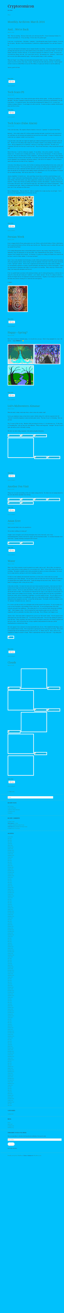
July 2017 (10, 961)
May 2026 (10, 783)
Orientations (10, 754)
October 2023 (10, 836)
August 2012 (10, 1015)
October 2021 (10, 875)
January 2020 (10, 910)
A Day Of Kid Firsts (12, 749)
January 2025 (10, 810)
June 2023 (10, 842)
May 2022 (10, 863)
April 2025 (10, 805)
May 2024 (10, 824)
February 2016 (11, 989)
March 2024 (10, 827)
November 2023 (11, 834)
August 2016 (10, 979)
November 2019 (11, 913)
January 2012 (10, 1018)
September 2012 (11, 1013)
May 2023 (10, 844)
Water (11, 542)
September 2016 (11, 978)
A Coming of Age (11, 753)
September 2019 (11, 917)
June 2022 (10, 861)
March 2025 (10, 807)
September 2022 (11, 858)
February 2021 (11, 888)
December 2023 (11, 832)
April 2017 (10, 966)
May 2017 (10, 964)
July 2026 (10, 780)
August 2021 (10, 878)
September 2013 (11, 1001)
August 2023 (10, 839)
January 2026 (10, 790)
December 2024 (11, 812)
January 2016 (10, 991)
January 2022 (10, 869)
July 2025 (10, 800)
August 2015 (10, 1000)
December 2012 (11, 1011)
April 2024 (10, 826)
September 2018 (11, 937)
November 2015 (11, 994)
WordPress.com (37, 1097)
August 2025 (10, 799)
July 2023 (10, 841)
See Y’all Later (11, 748)
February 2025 (11, 809)
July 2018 (10, 940)
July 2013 (10, 1003)
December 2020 (11, 891)
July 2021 (10, 880)
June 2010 (10, 1047)
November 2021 (11, 873)
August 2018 (10, 939)
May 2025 (10, 804)
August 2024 (10, 819)
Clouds (12, 644)
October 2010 (10, 1042)
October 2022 (10, 856)
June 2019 (10, 922)
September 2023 (11, 837)
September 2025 (11, 797)
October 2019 (10, 915)
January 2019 (10, 930)
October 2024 (10, 815)
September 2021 (11, 876)
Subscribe (11, 1086)
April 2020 (10, 905)
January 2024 (10, 831)
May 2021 (10, 883)
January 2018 (10, 951)
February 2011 (11, 1037)
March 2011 (10, 1035)
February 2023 (11, 849)
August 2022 (10, 859)
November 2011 (11, 1021)
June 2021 (10, 881)
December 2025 (11, 792)
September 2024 (11, 817)
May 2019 (10, 924)
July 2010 (10, 1045)
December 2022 (11, 853)
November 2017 (11, 954)
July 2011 (10, 1028)
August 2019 (10, 918)
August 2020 (10, 898)
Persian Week (16, 236)
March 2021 (10, 886)
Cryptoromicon (21, 6)
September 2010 (11, 1043)
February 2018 (11, 949)
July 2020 (10, 900)
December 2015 (11, 993)
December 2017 (11, 952)
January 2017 (10, 971)
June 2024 (10, 822)
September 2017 (11, 957)
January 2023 (10, 851)
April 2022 (10, 864)
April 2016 (10, 986)
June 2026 (10, 782)
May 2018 (10, 944)
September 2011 (11, 1025)
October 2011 (10, 1023)
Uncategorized (10, 1055)
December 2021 (11, 871)
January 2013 (10, 1010)
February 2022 (11, 868)
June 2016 (10, 983)
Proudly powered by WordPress (15, 1097)
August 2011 (10, 1027)
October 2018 (10, 935)
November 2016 (11, 974)
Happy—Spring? (18, 332)
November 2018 (11, 934)
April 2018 (10, 945)
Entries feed (10, 1066)
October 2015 (10, 996)
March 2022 (10, 866)
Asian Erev (14, 502)
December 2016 (11, 973)
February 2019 (11, 929)
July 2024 (10, 821)
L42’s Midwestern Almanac (24, 406)
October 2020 (10, 895)
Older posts (11, 733)
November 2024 (11, 814)
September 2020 (11, 897)
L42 (8, 763)
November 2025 (11, 793)
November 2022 (11, 854)
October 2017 (10, 956)
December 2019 (11, 912)
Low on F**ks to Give (15, 770)
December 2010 (11, 1040)
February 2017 (11, 969)
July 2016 (10, 981)
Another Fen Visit (18, 468)
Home (9, 15)
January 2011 (10, 1038)
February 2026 (11, 788)
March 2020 (10, 907)
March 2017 (10, 967)
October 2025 (10, 795)
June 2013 (10, 1005)
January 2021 (10, 890)
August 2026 (10, 778)
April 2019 (10, 925)
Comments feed (11, 1067)
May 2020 (10, 903)
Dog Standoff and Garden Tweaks (17, 766)
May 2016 (10, 984)
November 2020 (11, 893)
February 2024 (11, 829)
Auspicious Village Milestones (14, 751)
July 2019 (10, 920)
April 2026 (10, 785)
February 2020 (11, 908)
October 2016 (10, 976)
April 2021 (10, 885)
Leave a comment (11, 85)
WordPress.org (11, 1069)
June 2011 (10, 1030)
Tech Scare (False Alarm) (22, 123)
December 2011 (11, 1020)
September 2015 (11, 998)
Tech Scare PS (16, 92)
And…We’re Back (18, 29)
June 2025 (10, 802)
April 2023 (10, 846)
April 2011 (10, 1033)
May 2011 (10, 1032)
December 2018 (11, 932)
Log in (9, 1064)
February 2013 (11, 1008)
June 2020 (10, 902)
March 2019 (10, 927)
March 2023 (10, 848)
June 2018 (10, 942)
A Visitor (12, 763)
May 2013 (10, 1006)
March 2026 (10, 787)
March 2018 (10, 947)
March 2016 (10, 988)
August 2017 (10, 959)
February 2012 (11, 1016)
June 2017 (10, 962)
